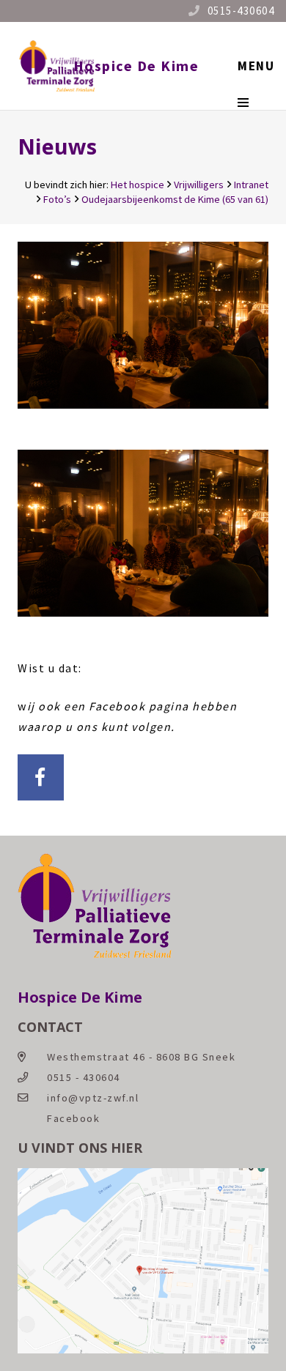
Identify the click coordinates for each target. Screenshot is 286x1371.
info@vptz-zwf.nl (93, 1097)
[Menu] (256, 66)
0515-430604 (241, 11)
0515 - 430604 (83, 1077)
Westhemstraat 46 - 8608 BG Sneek (141, 1056)
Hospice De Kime (136, 65)
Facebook (73, 1118)
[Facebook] (41, 777)
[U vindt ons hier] (143, 1349)
